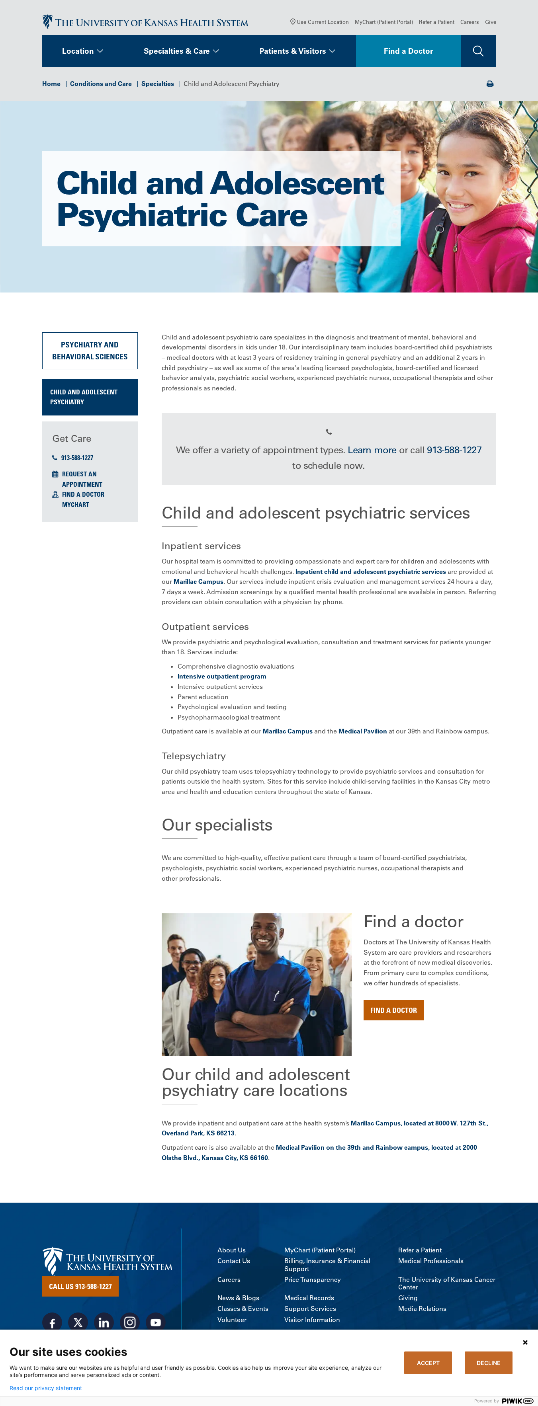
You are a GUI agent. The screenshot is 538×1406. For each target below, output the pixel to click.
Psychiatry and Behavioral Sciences (90, 350)
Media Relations (422, 1308)
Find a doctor (393, 1010)
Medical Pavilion (362, 731)
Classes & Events (242, 1308)
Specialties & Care (177, 51)
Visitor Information (312, 1320)
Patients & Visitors (293, 51)
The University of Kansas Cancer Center (446, 1283)
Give (490, 21)
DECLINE (489, 1362)
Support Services (310, 1308)
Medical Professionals (431, 1261)
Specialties (157, 84)
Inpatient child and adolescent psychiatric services (370, 571)
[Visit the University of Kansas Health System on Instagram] (130, 1322)
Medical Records (309, 1298)
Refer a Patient (436, 21)
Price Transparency (312, 1279)
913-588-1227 (77, 458)
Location (78, 51)
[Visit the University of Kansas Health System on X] (78, 1322)
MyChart (75, 505)
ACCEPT (428, 1362)
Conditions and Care (101, 84)
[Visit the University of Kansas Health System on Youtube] (156, 1322)
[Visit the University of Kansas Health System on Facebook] (52, 1322)
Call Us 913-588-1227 (80, 1286)
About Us (231, 1250)
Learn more (372, 450)
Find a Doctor (408, 51)
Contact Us (233, 1261)
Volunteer (232, 1320)
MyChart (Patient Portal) (384, 21)
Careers (469, 21)
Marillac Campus (198, 581)
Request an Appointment (82, 479)
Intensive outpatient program (222, 676)
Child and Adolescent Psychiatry (83, 397)
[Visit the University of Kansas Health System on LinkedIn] (104, 1322)
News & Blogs (238, 1298)
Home (51, 84)
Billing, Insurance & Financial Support (327, 1264)
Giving (408, 1298)
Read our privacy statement (46, 1388)
